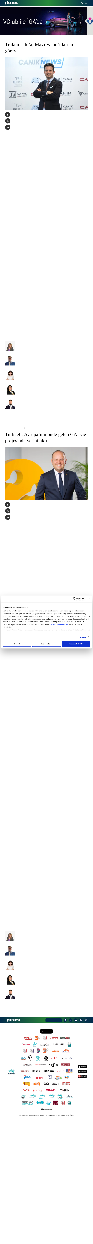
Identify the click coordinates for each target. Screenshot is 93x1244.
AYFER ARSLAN (24, 412)
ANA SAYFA (8, 38)
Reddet (17, 644)
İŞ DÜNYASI (8, 1157)
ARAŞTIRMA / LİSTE (31, 1157)
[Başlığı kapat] (89, 599)
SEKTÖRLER (18, 38)
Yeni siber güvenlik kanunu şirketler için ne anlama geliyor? (42, 430)
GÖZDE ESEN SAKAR (26, 426)
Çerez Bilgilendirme (60, 624)
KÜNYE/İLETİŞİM (54, 1151)
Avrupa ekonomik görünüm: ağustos (32, 401)
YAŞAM (58, 1157)
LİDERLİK (21, 1157)
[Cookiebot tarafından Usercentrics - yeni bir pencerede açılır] (75, 599)
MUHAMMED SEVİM (25, 441)
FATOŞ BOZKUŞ (24, 383)
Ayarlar (83, 637)
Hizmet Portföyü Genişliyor (29, 386)
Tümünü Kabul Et (76, 644)
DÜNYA (53, 1157)
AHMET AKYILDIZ (25, 397)
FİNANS (15, 1157)
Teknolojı (27, 38)
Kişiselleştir (45, 644)
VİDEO (70, 1157)
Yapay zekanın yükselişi (27, 444)
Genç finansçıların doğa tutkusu (30, 415)
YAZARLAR (64, 1157)
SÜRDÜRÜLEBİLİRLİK (44, 1157)
